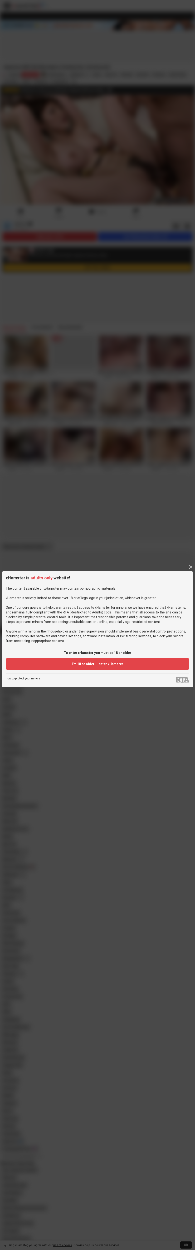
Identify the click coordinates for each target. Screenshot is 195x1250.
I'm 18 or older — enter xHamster (97, 664)
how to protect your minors (23, 678)
